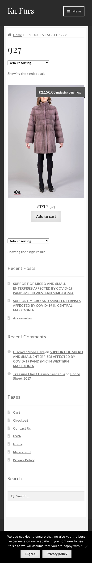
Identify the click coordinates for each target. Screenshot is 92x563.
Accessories (22, 318)
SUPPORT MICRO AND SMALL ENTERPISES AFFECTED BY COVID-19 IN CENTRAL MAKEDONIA (47, 305)
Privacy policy (57, 554)
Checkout (20, 420)
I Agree (30, 554)
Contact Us (22, 428)
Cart (16, 412)
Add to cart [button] (46, 216)
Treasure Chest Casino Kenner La (39, 374)
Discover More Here (29, 352)
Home (17, 35)
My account (22, 452)
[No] (86, 546)
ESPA (17, 436)
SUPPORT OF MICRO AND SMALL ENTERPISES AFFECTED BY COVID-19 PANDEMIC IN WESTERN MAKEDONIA (43, 288)
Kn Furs (21, 10)
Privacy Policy (23, 460)
